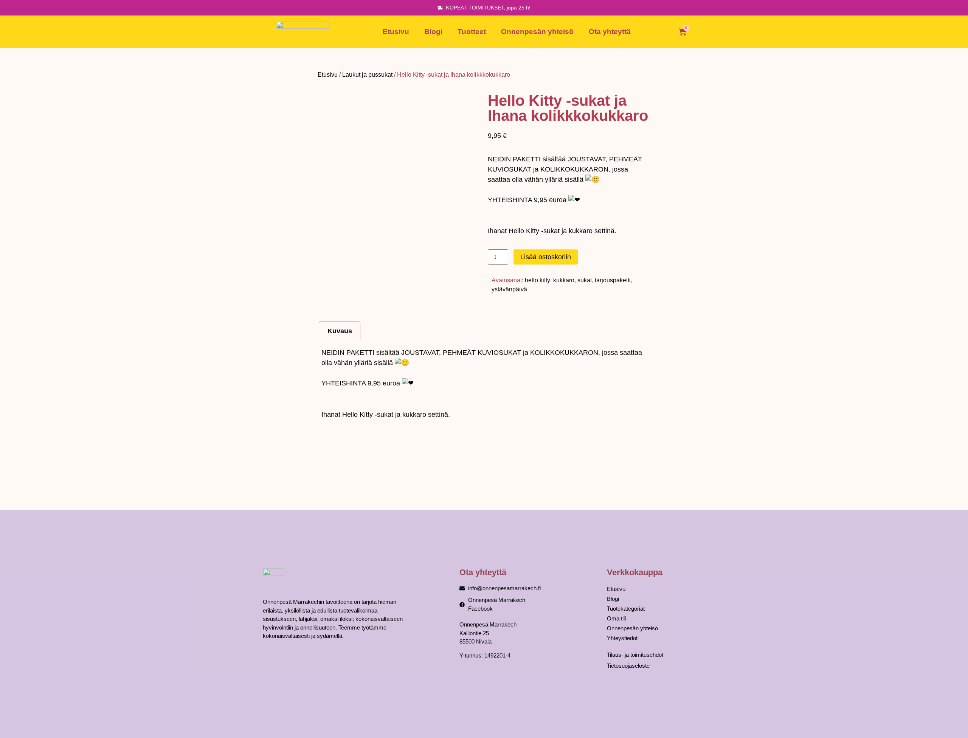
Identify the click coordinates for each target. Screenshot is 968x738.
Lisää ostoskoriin (545, 257)
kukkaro (563, 280)
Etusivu (396, 32)
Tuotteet (472, 32)
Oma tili (616, 618)
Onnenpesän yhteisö (537, 32)
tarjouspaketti (613, 280)
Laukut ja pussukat (367, 74)
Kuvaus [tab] (339, 331)
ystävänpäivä (509, 289)
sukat (584, 280)
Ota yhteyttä (610, 32)
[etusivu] (302, 31)
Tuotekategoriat (626, 608)
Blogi (433, 32)
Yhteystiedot (622, 638)
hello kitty (537, 280)
